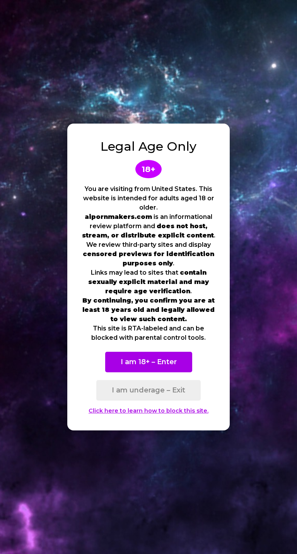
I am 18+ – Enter (149, 362)
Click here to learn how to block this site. (148, 410)
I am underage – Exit (148, 390)
